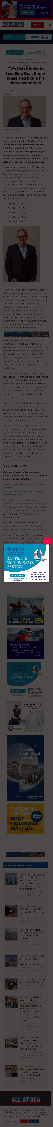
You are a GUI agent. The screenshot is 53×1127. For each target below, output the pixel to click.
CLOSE (47, 541)
